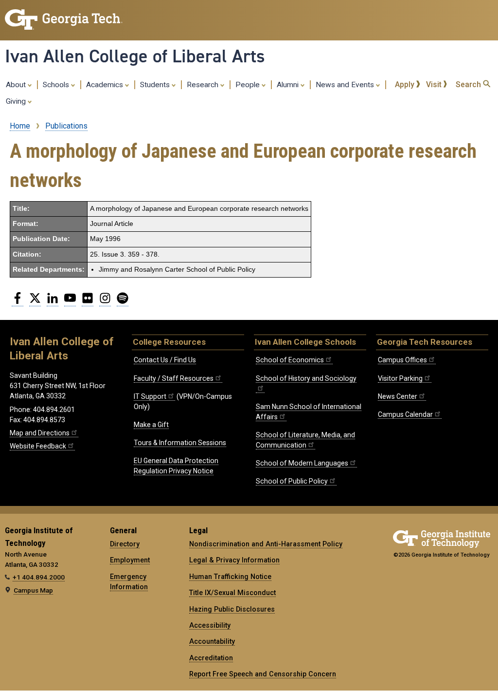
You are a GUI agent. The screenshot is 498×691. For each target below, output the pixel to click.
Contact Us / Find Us (165, 360)
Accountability (212, 641)
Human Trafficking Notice (230, 576)
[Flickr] (87, 302)
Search (469, 84)
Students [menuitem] (156, 84)
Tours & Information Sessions (180, 443)
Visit (435, 84)
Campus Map (33, 590)
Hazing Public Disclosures (232, 609)
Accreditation (211, 658)
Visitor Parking (400, 378)
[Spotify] (122, 302)
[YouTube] (70, 302)
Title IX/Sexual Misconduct (232, 593)
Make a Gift (151, 425)
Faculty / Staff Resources (173, 378)
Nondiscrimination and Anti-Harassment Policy (265, 544)
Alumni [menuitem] (289, 84)
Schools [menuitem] (57, 84)
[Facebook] (17, 302)
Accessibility (210, 625)
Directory (125, 544)
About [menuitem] (17, 84)
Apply (405, 84)
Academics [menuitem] (105, 84)
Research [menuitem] (203, 84)
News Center (397, 396)
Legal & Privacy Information (234, 560)
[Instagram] (105, 302)
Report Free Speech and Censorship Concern (262, 674)
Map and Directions (40, 433)
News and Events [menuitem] (346, 84)
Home (20, 126)
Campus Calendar (405, 414)
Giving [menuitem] (17, 101)
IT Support (150, 396)
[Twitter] (35, 302)
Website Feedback (38, 446)
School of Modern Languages (302, 463)
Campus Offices (402, 360)
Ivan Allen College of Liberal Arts (135, 56)
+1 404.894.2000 (39, 577)
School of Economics (290, 360)
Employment (130, 560)
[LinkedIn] (52, 302)
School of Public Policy (292, 481)
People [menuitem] (248, 84)
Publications (66, 126)
